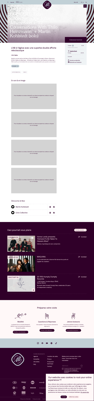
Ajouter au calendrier (75, 60)
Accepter (64, 397)
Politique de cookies (36, 399)
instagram (38, 343)
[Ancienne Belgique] (47, 4)
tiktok (56, 343)
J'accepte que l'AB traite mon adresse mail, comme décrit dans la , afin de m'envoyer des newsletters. (72, 370)
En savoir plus (85, 392)
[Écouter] (85, 6)
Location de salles (52, 356)
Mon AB (76, 2)
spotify (51, 343)
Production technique (50, 363)
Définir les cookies (73, 397)
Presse (49, 359)
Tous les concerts (79, 230)
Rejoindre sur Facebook (75, 62)
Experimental (16, 72)
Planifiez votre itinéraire (20, 332)
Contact (49, 366)
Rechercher (86, 2)
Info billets (36, 362)
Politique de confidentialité (25, 399)
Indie (25, 72)
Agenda (12, 2)
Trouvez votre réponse (46, 330)
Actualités (36, 359)
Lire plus (14, 66)
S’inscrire (81, 366)
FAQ (34, 364)
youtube (47, 343)
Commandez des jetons (73, 330)
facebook (42, 343)
